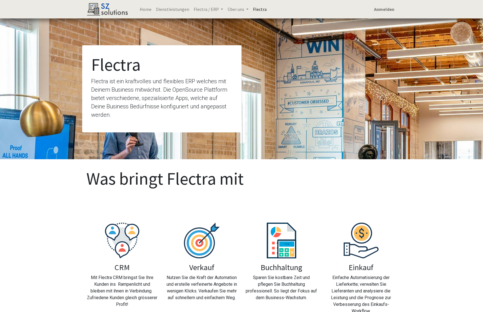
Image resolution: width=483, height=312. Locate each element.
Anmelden (384, 9)
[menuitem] (146, 9)
